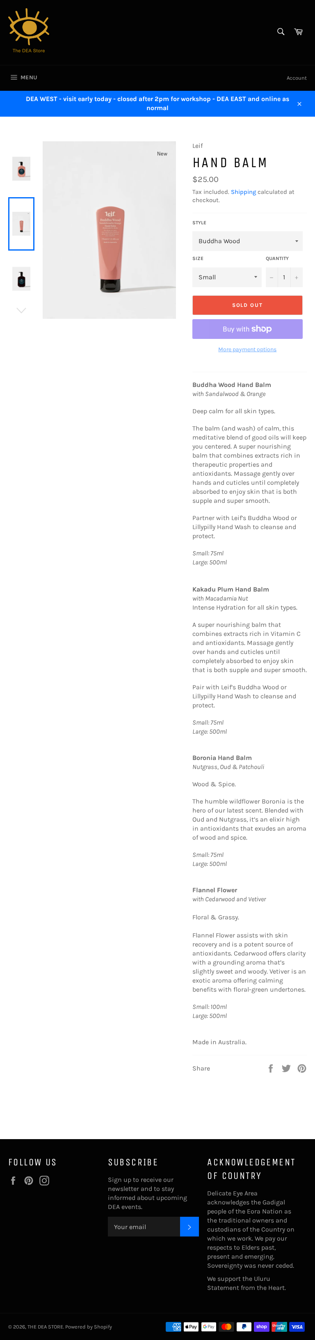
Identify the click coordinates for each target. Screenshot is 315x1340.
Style (199, 223)
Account (297, 78)
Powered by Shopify (88, 1327)
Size (197, 258)
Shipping (243, 192)
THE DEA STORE (45, 1327)
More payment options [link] (247, 349)
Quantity (277, 258)
